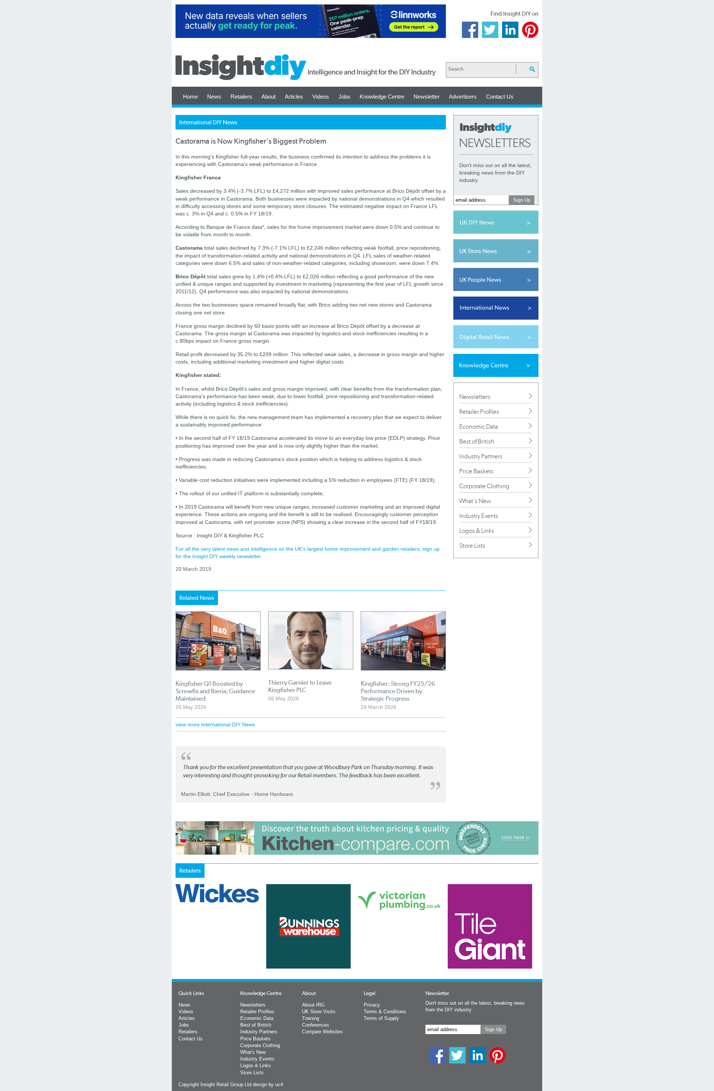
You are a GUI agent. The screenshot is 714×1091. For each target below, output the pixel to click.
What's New (475, 501)
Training (310, 1018)
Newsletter (427, 96)
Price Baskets (476, 471)
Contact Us (500, 96)
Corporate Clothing (484, 486)
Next (387, 946)
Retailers (241, 96)
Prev (180, 946)
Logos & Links (476, 530)
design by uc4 (268, 1084)
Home (190, 96)
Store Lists (472, 545)
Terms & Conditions (385, 1011)
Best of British (476, 441)
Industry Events (478, 515)
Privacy (372, 1005)
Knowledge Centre (382, 96)
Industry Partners (480, 456)
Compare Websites (322, 1031)
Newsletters (475, 396)
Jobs (344, 96)
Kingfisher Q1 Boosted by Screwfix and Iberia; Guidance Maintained (215, 691)
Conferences (315, 1025)
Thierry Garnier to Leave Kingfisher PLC (300, 686)
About (268, 96)
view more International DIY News (215, 724)
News (214, 96)
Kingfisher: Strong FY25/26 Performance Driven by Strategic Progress (398, 691)
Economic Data (478, 426)
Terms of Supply (381, 1018)
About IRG (313, 1005)
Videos (320, 96)
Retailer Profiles (479, 411)
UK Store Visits (318, 1011)
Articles (294, 96)
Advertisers (463, 96)
